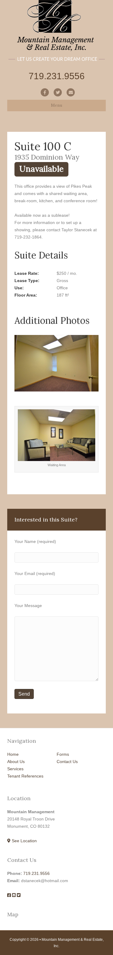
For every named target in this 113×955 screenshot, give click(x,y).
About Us (16, 761)
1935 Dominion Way (46, 156)
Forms (63, 754)
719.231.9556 (36, 873)
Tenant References (25, 776)
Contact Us (67, 761)
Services (15, 768)
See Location (24, 840)
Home (13, 754)
